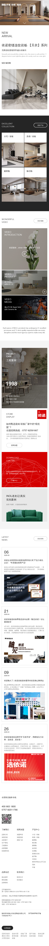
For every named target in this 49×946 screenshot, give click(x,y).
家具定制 (24, 936)
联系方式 (20, 877)
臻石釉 (34, 843)
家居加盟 (15, 936)
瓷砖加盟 (32, 936)
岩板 (13, 938)
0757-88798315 (11, 904)
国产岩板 (32, 933)
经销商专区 (5, 851)
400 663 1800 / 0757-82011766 (21, 902)
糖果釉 (34, 840)
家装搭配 (5, 880)
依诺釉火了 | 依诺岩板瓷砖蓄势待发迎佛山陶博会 (24, 680)
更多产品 (40, 125)
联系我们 (20, 872)
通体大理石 (6, 936)
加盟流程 (20, 837)
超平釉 (34, 856)
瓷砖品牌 (41, 933)
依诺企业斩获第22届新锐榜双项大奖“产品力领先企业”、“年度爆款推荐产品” (23, 561)
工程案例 (5, 845)
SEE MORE (6, 63)
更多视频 (40, 221)
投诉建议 (20, 880)
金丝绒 (34, 848)
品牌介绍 (5, 834)
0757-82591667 (16, 900)
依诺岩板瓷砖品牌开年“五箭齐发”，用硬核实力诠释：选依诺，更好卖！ (24, 738)
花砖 (33, 864)
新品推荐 (5, 877)
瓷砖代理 (15, 933)
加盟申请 (20, 834)
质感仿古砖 (36, 853)
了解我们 (5, 829)
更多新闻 (40, 538)
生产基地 (5, 843)
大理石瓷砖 (6, 938)
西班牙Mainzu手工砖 (39, 862)
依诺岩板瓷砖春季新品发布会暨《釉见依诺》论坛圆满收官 (24, 620)
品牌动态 (5, 872)
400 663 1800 (9, 806)
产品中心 (35, 829)
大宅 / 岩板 (35, 834)
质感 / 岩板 (35, 837)
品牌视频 (5, 848)
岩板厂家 (24, 933)
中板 (33, 867)
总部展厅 (5, 840)
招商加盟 (20, 829)
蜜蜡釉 (34, 845)
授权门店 (20, 840)
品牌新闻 (5, 882)
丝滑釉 (34, 851)
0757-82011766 (10, 809)
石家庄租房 (6, 933)
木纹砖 (34, 859)
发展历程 (5, 837)
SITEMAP (31, 913)
